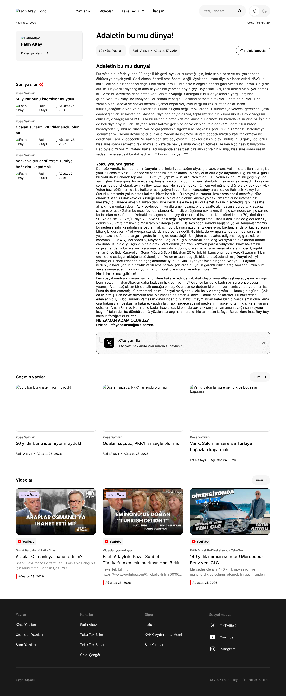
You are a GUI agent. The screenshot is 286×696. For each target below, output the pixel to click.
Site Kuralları (154, 645)
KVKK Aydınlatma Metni (163, 635)
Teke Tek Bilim (133, 11)
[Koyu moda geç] (259, 11)
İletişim (158, 11)
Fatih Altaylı (89, 624)
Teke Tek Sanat (92, 645)
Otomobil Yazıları (29, 635)
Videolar (106, 11)
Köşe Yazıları (26, 624)
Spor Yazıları (26, 645)
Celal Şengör (90, 655)
